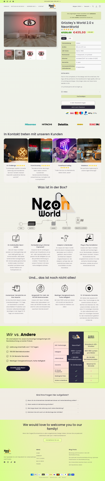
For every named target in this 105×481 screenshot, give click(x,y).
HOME (38, 453)
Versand (64, 477)
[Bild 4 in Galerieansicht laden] (41, 55)
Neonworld (45, 477)
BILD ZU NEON (40, 461)
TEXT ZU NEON (40, 458)
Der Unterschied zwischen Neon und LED (80, 462)
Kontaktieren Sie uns (52, 440)
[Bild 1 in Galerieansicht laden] (9, 55)
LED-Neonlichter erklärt (75, 465)
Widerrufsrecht (53, 477)
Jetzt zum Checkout (78, 107)
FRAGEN (38, 464)
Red (64, 38)
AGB (59, 477)
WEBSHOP (39, 456)
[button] (18, 6)
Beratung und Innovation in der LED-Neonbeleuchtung (79, 454)
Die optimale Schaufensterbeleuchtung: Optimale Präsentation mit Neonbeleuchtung (83, 458)
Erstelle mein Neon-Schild (18, 368)
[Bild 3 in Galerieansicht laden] (31, 55)
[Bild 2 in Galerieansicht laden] (20, 55)
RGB (70, 38)
